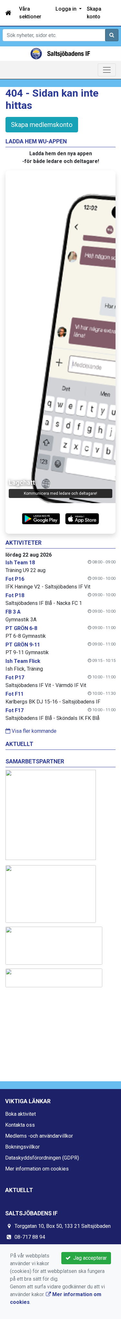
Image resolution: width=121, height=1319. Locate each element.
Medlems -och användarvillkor (39, 1136)
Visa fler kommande (33, 731)
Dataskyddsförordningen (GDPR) (42, 1158)
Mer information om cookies (37, 1169)
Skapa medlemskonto (42, 125)
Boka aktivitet (20, 1114)
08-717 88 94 (30, 1237)
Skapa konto (94, 13)
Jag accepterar (89, 1258)
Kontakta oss (20, 1125)
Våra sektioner (30, 13)
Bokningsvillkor (22, 1147)
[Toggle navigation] (107, 69)
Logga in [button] (66, 9)
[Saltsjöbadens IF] (60, 53)
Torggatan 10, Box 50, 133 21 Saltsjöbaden (63, 1226)
